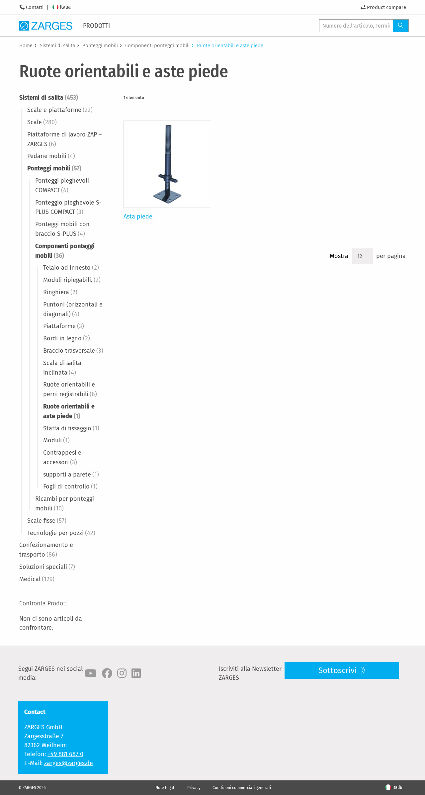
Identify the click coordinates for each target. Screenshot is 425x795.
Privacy (194, 787)
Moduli (56, 440)
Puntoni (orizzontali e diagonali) (73, 309)
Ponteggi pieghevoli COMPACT (62, 185)
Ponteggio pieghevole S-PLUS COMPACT (68, 207)
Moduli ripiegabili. (72, 280)
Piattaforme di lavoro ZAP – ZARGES (64, 139)
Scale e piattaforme (60, 110)
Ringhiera (60, 292)
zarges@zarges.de (68, 763)
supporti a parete (71, 474)
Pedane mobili (51, 156)
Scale (42, 122)
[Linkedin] (136, 673)
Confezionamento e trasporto (46, 549)
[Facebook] (107, 673)
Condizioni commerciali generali (241, 787)
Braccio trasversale (73, 350)
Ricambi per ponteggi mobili (64, 503)
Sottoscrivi (338, 670)
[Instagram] (122, 673)
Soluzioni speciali (47, 567)
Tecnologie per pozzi (61, 533)
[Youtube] (91, 673)
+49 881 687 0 (65, 754)
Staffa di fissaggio (71, 428)
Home (26, 45)
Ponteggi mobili (100, 45)
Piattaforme (63, 326)
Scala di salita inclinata (62, 367)
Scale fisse (46, 520)
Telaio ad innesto (71, 267)
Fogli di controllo (70, 486)
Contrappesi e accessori (62, 457)
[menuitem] (97, 25)
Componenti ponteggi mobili (157, 45)
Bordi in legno (66, 338)
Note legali (165, 787)
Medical (36, 579)
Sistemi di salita (57, 45)
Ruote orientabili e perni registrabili (70, 389)
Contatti (34, 7)
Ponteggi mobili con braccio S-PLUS (62, 229)
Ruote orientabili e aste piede (69, 411)
